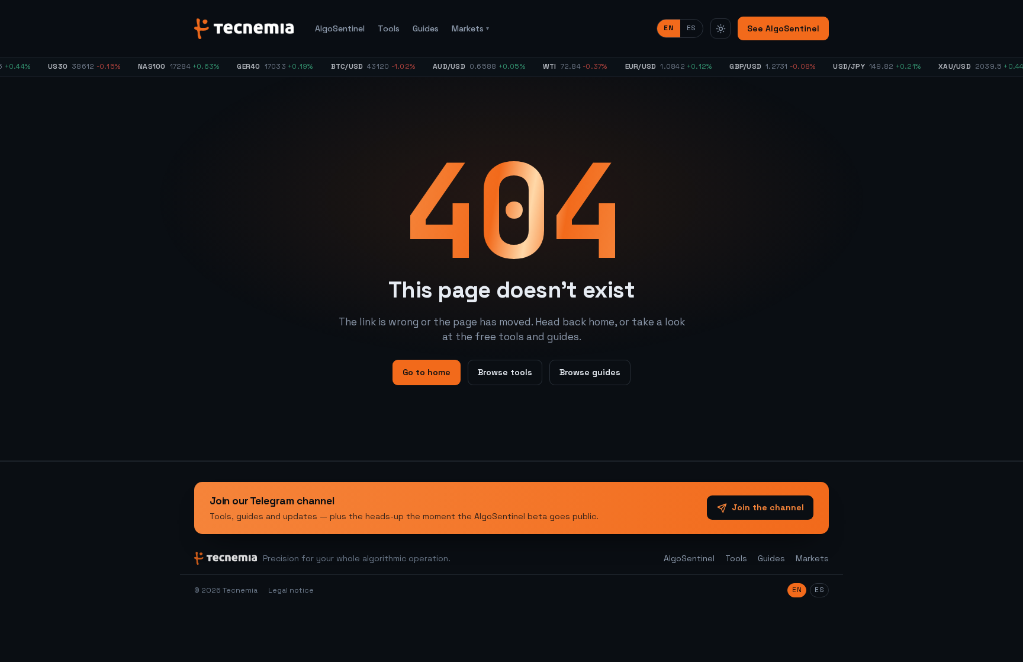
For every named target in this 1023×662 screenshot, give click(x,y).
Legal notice (291, 590)
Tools (389, 28)
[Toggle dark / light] (720, 28)
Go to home (427, 372)
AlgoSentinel (340, 28)
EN (668, 28)
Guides (426, 28)
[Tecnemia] (244, 28)
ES (691, 28)
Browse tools (505, 372)
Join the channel (768, 507)
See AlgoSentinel (783, 28)
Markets (470, 28)
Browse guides (589, 372)
